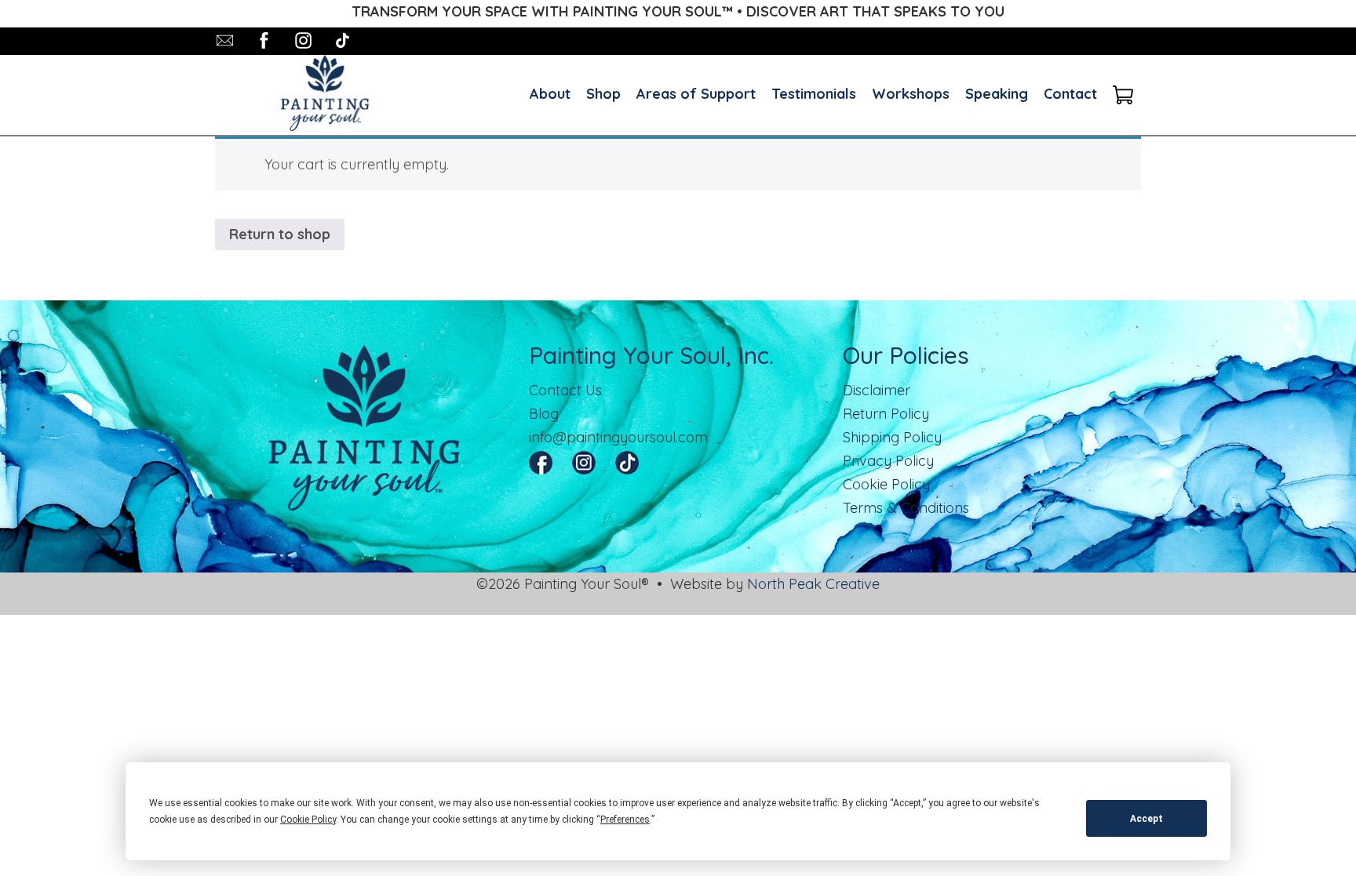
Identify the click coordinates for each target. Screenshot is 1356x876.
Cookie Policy (886, 484)
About (550, 94)
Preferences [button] (625, 819)
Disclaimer (876, 390)
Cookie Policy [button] (308, 819)
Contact (1070, 94)
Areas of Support (696, 94)
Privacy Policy (888, 461)
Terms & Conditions (906, 508)
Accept (1146, 818)
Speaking (996, 94)
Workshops (911, 94)
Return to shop (279, 234)
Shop (603, 94)
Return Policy (886, 414)
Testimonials (813, 94)
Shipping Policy (892, 437)
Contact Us (565, 390)
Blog (544, 414)
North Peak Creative (813, 584)
